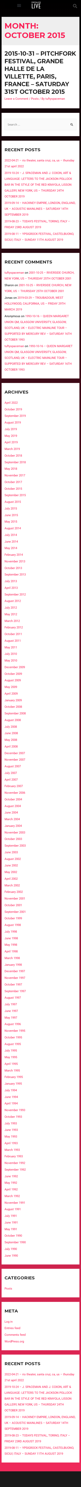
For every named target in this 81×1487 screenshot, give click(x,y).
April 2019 (11, 442)
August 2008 (13, 720)
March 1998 (12, 958)
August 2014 (13, 528)
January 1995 (13, 1083)
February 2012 (14, 627)
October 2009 (13, 674)
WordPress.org (14, 1341)
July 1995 (11, 1050)
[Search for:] (40, 124)
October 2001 (13, 905)
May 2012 (11, 614)
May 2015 (11, 521)
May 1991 (11, 1229)
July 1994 (11, 1090)
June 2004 (11, 812)
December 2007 (15, 753)
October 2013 (13, 568)
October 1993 (13, 1117)
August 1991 (13, 1209)
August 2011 (13, 641)
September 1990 (15, 1242)
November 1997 (15, 978)
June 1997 (11, 1011)
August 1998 (13, 925)
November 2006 (15, 793)
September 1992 (15, 1169)
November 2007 (15, 759)
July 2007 (11, 773)
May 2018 (11, 469)
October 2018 (13, 455)
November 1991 (15, 1203)
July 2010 (11, 654)
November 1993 (15, 1110)
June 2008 (11, 733)
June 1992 (11, 1176)
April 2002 (11, 879)
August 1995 (13, 1044)
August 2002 (13, 859)
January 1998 (13, 965)
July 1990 (11, 1249)
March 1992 (12, 1196)
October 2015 (13, 489)
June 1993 (11, 1130)
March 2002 (12, 885)
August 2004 (13, 806)
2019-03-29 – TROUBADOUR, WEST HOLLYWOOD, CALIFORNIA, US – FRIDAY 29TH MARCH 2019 (35, 303)
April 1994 (11, 1103)
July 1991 (11, 1216)
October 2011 (13, 634)
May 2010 (11, 660)
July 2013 (11, 581)
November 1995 (15, 1031)
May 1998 (11, 945)
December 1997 (15, 971)
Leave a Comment (16, 98)
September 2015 (15, 495)
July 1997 (11, 1004)
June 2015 (11, 515)
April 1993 (11, 1143)
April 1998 (11, 951)
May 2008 (11, 740)
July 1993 (11, 1123)
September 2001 (15, 912)
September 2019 (15, 416)
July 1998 (11, 931)
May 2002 (11, 872)
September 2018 (15, 462)
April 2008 (11, 746)
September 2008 (15, 713)
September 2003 (15, 845)
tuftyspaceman (14, 272)
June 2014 (11, 541)
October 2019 (13, 409)
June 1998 (11, 938)
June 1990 (11, 1255)
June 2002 (11, 865)
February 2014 (14, 555)
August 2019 (13, 422)
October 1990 (13, 1235)
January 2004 (13, 826)
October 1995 (13, 1037)
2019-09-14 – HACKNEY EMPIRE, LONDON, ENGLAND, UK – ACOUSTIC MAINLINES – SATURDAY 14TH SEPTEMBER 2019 (40, 208)
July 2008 (11, 727)
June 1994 (11, 1097)
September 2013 (15, 574)
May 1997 (11, 1017)
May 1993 (11, 1136)
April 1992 (11, 1189)
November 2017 (15, 475)
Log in (9, 1321)
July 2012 (11, 607)
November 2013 (15, 561)
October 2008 (13, 707)
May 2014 (11, 548)
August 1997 (13, 997)
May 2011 (11, 647)
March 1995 (12, 1070)
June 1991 (11, 1222)
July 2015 (11, 508)
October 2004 (13, 799)
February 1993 (14, 1156)
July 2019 (11, 429)
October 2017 (13, 482)
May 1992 (11, 1183)
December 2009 (15, 667)
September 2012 (15, 594)
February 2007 (14, 786)
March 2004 (12, 819)
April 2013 (11, 588)
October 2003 (13, 839)
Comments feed (15, 1335)
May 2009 (11, 687)
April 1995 (11, 1064)
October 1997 (13, 984)
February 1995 (14, 1077)
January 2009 (13, 700)
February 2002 (14, 892)
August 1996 (13, 1024)
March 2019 (12, 449)
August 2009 (13, 680)
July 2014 (11, 535)
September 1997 (15, 991)
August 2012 (13, 601)
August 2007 (13, 766)
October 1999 (13, 918)
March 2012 (12, 621)
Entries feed (12, 1328)
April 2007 (11, 779)
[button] (19, 5)
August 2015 (13, 502)
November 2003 (15, 832)
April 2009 (11, 693)
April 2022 (11, 403)
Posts (35, 98)
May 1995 (11, 1057)
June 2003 (11, 852)
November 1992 (15, 1163)
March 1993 (12, 1150)
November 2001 (15, 898)
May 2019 (11, 436)
